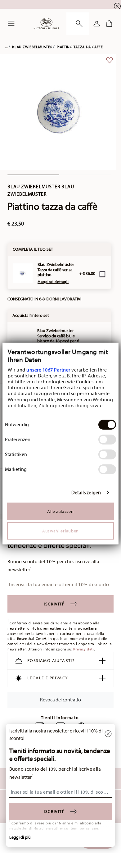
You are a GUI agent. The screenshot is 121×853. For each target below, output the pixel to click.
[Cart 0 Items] (109, 23)
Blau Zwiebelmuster (32, 46)
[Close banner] (117, 6)
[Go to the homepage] (46, 23)
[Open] (78, 23)
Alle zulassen (60, 511)
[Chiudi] (108, 734)
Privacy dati (83, 649)
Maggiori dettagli (53, 281)
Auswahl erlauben (60, 531)
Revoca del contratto (60, 699)
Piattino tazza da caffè (80, 46)
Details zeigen (86, 492)
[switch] (107, 440)
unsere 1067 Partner (48, 369)
